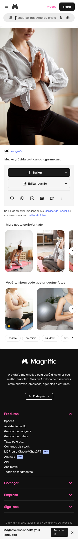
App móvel (11, 467)
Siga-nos (11, 506)
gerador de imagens (57, 211)
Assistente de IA (15, 426)
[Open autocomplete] (9, 17)
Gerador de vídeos (16, 436)
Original (26, 36)
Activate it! (59, 532)
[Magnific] (39, 362)
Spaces (9, 421)
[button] (39, 396)
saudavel (50, 338)
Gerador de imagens (17, 431)
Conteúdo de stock (17, 446)
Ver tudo (37, 224)
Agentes (13, 457)
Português (39, 396)
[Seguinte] (72, 251)
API (6, 462)
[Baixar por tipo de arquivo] (66, 172)
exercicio (31, 338)
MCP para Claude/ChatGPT (26, 451)
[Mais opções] (62, 198)
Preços (51, 7)
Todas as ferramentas (18, 472)
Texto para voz (14, 441)
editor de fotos (37, 215)
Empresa (11, 495)
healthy (13, 338)
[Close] (72, 532)
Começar (11, 483)
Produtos (11, 413)
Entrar (67, 7)
